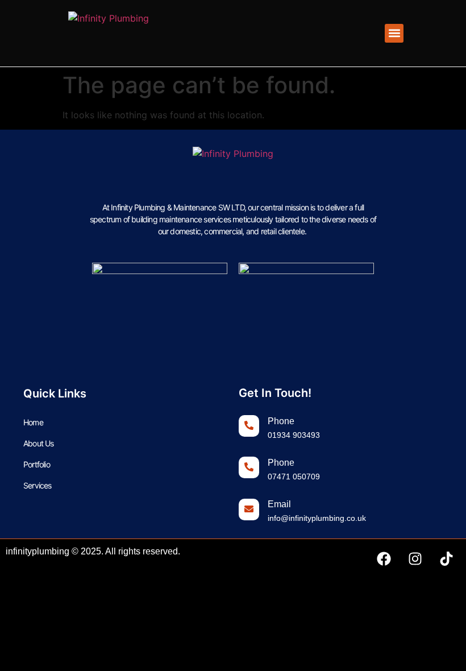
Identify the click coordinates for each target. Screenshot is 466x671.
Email (279, 504)
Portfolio (36, 464)
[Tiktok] (446, 559)
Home (33, 422)
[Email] (249, 509)
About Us (38, 443)
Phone (281, 421)
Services (37, 485)
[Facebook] (383, 559)
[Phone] (249, 426)
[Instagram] (415, 559)
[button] (394, 33)
